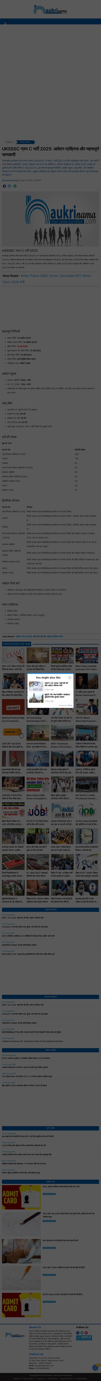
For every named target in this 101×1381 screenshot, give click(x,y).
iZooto (70, 705)
